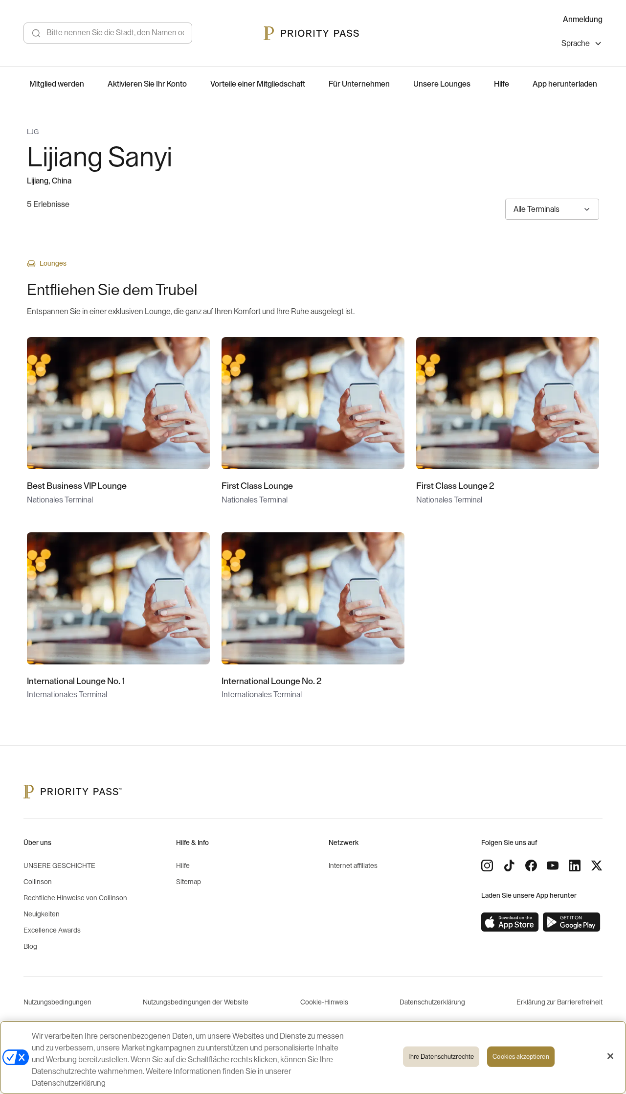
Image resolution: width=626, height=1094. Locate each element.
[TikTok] (509, 865)
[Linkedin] (575, 865)
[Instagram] (487, 865)
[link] (510, 922)
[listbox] (582, 44)
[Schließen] (610, 1056)
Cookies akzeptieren (520, 1056)
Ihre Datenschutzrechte (441, 1056)
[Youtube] (553, 865)
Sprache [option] (575, 43)
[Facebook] (531, 865)
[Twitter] (597, 865)
